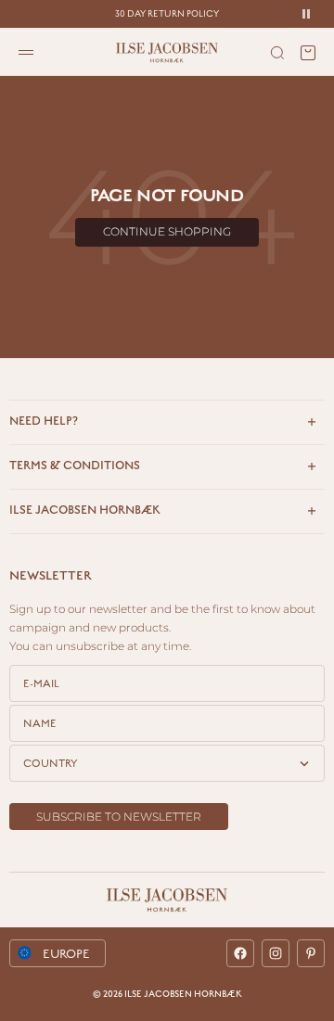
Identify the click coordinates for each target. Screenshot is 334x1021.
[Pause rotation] (306, 14)
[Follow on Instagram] (276, 953)
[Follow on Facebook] (240, 953)
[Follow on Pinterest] (311, 953)
